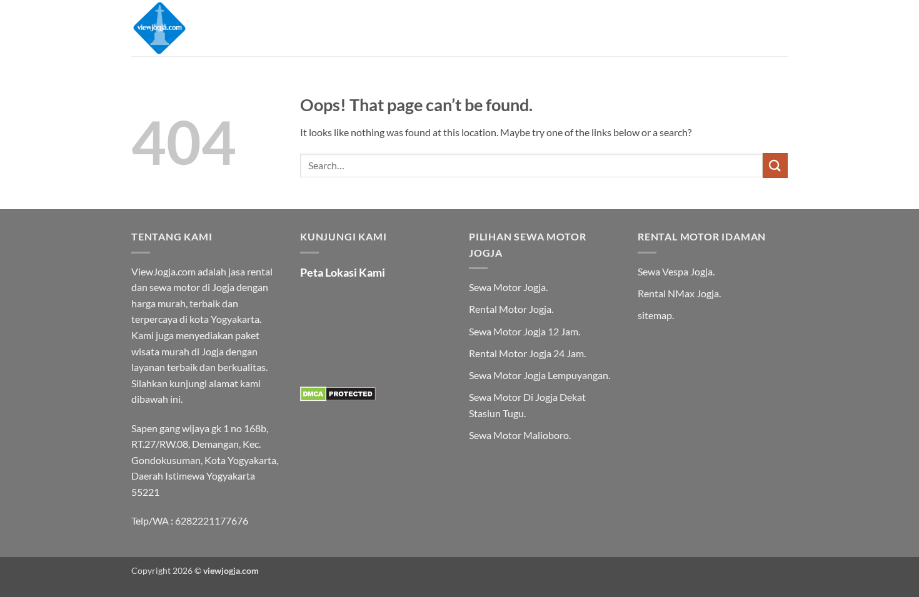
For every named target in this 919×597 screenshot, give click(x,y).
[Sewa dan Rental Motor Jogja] (193, 28)
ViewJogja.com (163, 271)
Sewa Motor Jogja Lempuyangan (538, 375)
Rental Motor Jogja (510, 309)
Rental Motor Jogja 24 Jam (526, 353)
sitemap (655, 315)
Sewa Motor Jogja (507, 287)
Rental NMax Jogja (678, 293)
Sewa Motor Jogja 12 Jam (523, 331)
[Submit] (775, 165)
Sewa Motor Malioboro (519, 435)
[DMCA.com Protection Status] (338, 392)
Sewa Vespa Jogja (675, 271)
